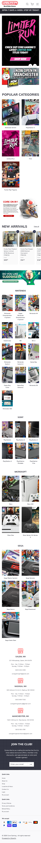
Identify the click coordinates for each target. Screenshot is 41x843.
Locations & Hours (7, 786)
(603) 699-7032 (20, 699)
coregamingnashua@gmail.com (20, 703)
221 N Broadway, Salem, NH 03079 (20, 660)
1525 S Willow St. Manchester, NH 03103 (20, 720)
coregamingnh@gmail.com (20, 674)
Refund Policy (6, 809)
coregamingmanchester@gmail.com (20, 733)
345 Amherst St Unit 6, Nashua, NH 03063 (21, 690)
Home (3, 778)
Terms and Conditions (8, 806)
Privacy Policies (6, 803)
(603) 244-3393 (20, 670)
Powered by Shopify (9, 838)
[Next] (35, 66)
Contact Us (5, 789)
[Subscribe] (31, 764)
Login (3, 792)
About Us (4, 781)
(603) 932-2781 (20, 729)
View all (36, 226)
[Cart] (32, 4)
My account (5, 795)
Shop (3, 784)
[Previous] (30, 66)
